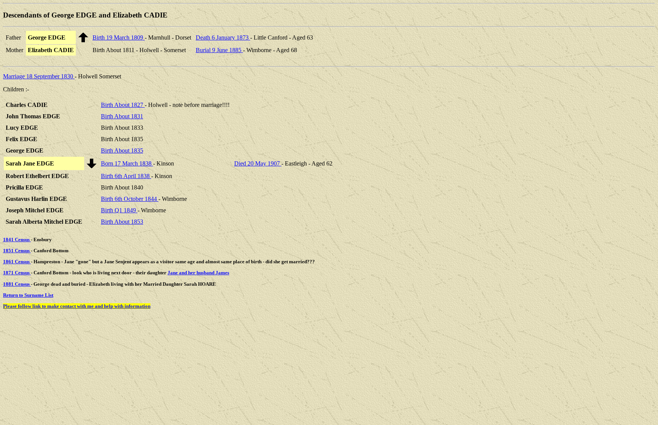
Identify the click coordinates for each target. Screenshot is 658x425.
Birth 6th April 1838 (126, 176)
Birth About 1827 (123, 105)
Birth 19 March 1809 (119, 37)
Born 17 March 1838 (127, 163)
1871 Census (17, 272)
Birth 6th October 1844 (129, 199)
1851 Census (17, 250)
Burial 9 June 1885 (219, 50)
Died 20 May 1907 (257, 163)
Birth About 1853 (122, 221)
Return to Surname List (28, 295)
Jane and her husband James (198, 272)
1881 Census (17, 284)
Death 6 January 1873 (223, 37)
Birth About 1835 (122, 150)
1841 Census (17, 239)
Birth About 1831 (122, 116)
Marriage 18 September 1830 (39, 76)
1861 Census (17, 261)
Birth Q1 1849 (119, 210)
